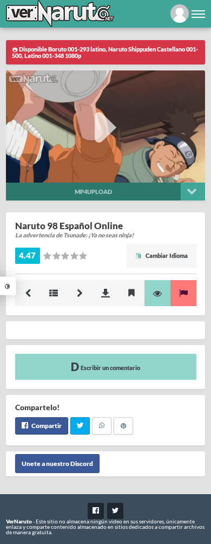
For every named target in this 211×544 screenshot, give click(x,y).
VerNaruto (19, 521)
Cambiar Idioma (166, 255)
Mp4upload (93, 191)
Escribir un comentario (110, 367)
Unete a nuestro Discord (57, 463)
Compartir (46, 426)
